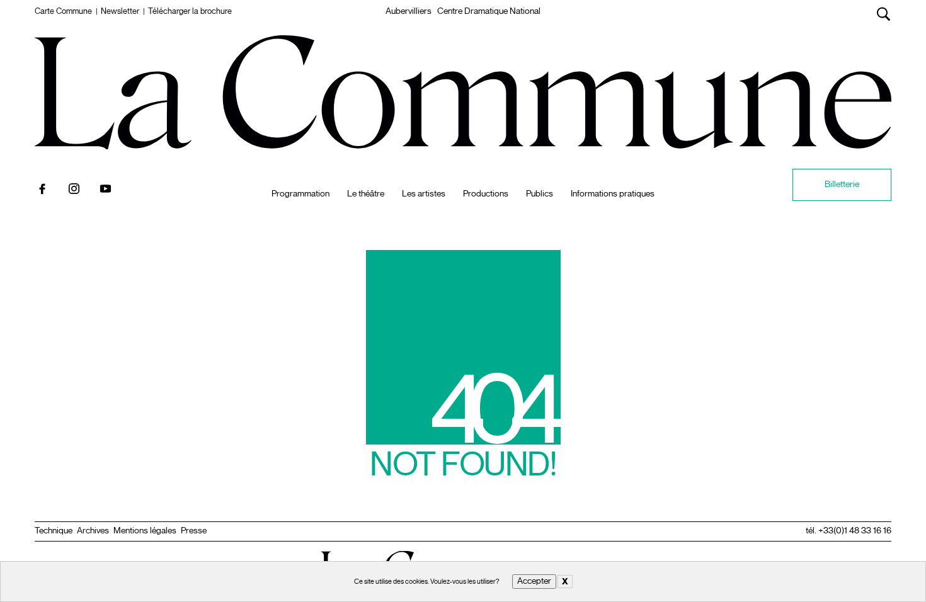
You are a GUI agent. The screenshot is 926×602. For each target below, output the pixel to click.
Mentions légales (144, 531)
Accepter (534, 581)
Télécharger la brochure (190, 11)
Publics (539, 194)
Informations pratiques (612, 194)
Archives (93, 531)
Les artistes (423, 194)
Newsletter (120, 11)
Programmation (300, 194)
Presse (194, 531)
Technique (53, 531)
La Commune (463, 49)
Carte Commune (63, 11)
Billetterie (842, 184)
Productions (485, 194)
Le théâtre (365, 194)
